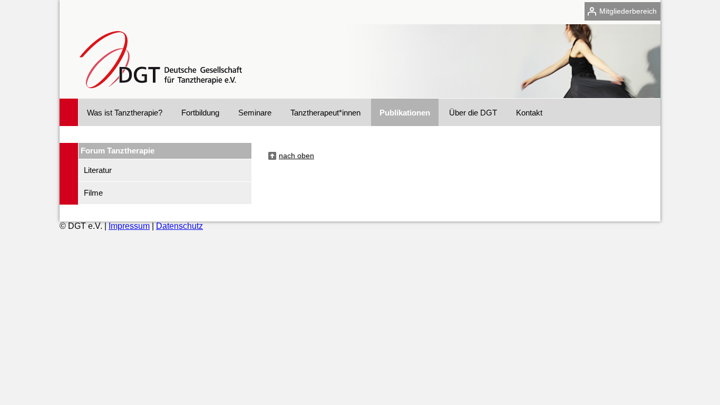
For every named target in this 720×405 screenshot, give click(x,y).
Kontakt (529, 112)
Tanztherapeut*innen (325, 112)
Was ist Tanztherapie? (124, 112)
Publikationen (405, 112)
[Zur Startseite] (158, 93)
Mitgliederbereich (628, 11)
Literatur (98, 170)
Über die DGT (473, 112)
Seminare (254, 112)
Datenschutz (179, 225)
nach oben (296, 155)
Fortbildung (200, 112)
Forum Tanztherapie (117, 150)
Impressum (129, 225)
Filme (93, 192)
